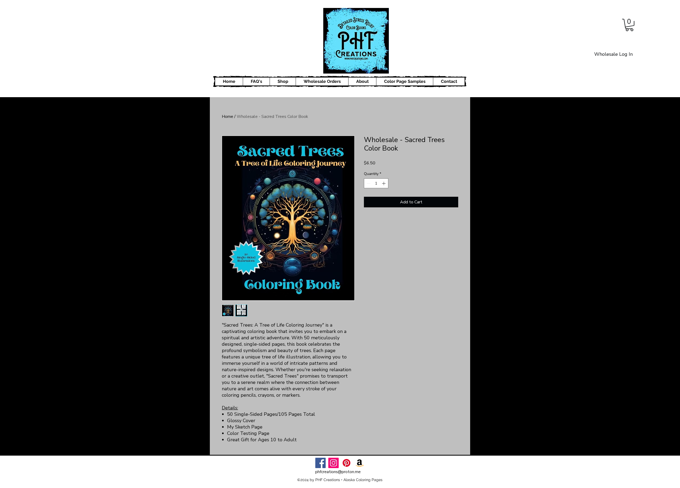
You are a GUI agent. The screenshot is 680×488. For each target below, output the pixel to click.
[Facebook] (320, 463)
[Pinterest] (346, 463)
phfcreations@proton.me (338, 471)
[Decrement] (368, 183)
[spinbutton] (376, 183)
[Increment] (384, 183)
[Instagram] (333, 463)
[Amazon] (359, 463)
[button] (629, 25)
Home (227, 116)
